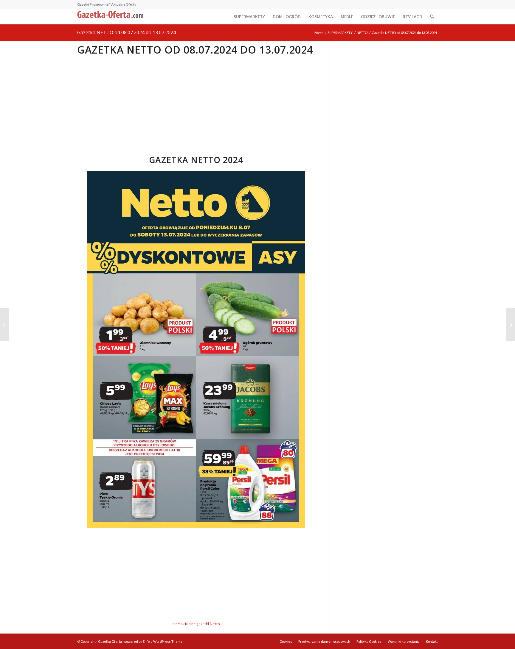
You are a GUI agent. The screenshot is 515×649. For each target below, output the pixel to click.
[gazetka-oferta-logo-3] (111, 16)
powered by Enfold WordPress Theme (153, 641)
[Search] (432, 16)
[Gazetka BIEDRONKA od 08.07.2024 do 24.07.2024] (4, 324)
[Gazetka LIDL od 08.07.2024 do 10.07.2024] (510, 324)
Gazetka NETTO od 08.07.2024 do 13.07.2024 (126, 32)
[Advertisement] (196, 101)
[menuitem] (249, 16)
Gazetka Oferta (110, 641)
